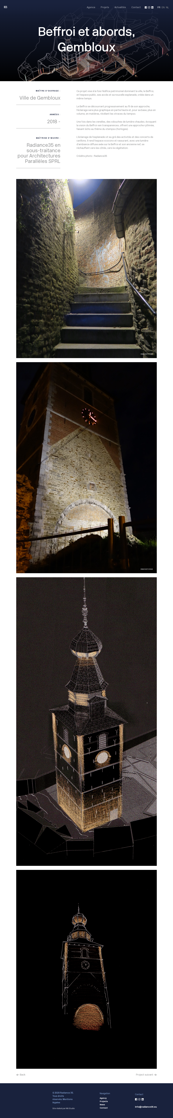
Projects (104, 1101)
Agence (91, 7)
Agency (103, 1098)
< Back (20, 1074)
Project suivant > (146, 1074)
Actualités (120, 7)
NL (167, 7)
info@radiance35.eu (146, 1107)
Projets (105, 7)
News (102, 1105)
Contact (136, 7)
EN (163, 7)
